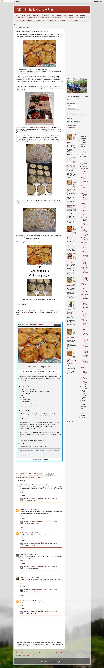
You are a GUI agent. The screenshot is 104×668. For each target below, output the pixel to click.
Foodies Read (27, 312)
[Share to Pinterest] (53, 474)
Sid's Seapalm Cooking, (37, 127)
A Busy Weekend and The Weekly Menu (84, 314)
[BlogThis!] (48, 474)
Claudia (22, 577)
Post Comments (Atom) (29, 655)
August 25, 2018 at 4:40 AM (36, 600)
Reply (21, 492)
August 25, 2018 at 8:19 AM (49, 611)
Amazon (35, 136)
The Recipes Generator (42, 459)
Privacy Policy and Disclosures (23, 20)
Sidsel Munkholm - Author (27, 484)
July (83, 386)
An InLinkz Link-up (21, 304)
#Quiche (30, 477)
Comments (72, 108)
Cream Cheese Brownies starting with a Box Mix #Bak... (84, 305)
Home (17, 15)
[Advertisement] (77, 51)
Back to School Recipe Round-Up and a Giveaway (84, 180)
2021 (81, 144)
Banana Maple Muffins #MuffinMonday (84, 206)
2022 (81, 142)
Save (42, 324)
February (84, 397)
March (83, 395)
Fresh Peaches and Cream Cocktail (84, 188)
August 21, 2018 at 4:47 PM (32, 577)
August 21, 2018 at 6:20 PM (49, 589)
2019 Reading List (44, 17)
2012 (81, 415)
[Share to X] (49, 474)
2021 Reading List (68, 17)
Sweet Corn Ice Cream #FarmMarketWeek (84, 340)
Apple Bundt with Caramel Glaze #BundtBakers (84, 270)
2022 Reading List (80, 17)
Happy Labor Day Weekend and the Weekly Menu (84, 172)
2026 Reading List (75, 20)
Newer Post (20, 652)
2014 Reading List (56, 15)
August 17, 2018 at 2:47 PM (30, 532)
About (23, 15)
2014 (81, 411)
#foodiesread (19, 477)
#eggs (31, 475)
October (84, 159)
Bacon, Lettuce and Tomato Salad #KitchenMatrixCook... (84, 288)
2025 (81, 136)
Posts (70, 105)
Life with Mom (45, 15)
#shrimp (40, 477)
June (83, 388)
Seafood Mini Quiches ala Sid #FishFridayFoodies (84, 262)
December (84, 153)
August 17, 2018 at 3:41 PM (49, 543)
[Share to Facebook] (51, 474)
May (83, 391)
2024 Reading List (51, 20)
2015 (81, 409)
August (84, 166)
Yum (15, 24)
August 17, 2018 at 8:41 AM (42, 484)
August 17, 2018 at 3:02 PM (31, 554)
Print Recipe (57, 324)
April (83, 393)
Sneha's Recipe (24, 600)
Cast (28, 15)
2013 (81, 413)
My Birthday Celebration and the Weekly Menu (84, 213)
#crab (28, 475)
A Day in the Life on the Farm (36, 9)
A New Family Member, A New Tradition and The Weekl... (84, 371)
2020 (81, 146)
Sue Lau (22, 509)
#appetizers (23, 475)
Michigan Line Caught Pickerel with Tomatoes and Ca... (84, 231)
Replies (23, 495)
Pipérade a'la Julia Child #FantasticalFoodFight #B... (84, 278)
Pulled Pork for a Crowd (74, 209)
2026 (81, 134)
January (84, 400)
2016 (81, 406)
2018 (81, 151)
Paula (21, 532)
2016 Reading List (80, 15)
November (84, 156)
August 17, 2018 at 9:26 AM (32, 509)
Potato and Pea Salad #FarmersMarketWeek (84, 362)
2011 (81, 417)
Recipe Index (35, 15)
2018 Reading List (32, 17)
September (84, 163)
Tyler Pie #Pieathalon (84, 239)
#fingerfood (44, 475)
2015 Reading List (68, 15)
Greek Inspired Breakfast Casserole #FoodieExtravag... (84, 381)
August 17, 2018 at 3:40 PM (49, 498)
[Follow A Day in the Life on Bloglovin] (74, 122)
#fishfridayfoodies (52, 475)
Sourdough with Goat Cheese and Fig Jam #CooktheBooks (84, 221)
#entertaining (37, 475)
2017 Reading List (20, 17)
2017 (81, 404)
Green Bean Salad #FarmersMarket (84, 346)
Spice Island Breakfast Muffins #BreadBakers (84, 297)
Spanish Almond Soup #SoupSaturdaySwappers (84, 254)
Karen (21, 554)
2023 (81, 140)
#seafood (34, 477)
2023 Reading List (39, 20)
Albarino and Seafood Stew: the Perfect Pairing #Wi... (84, 323)
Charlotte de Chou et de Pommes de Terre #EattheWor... (84, 331)
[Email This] (46, 474)
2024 (81, 138)
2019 (81, 149)
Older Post (59, 652)
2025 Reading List (63, 20)
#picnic (25, 477)
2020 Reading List (56, 17)
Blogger (61, 662)
